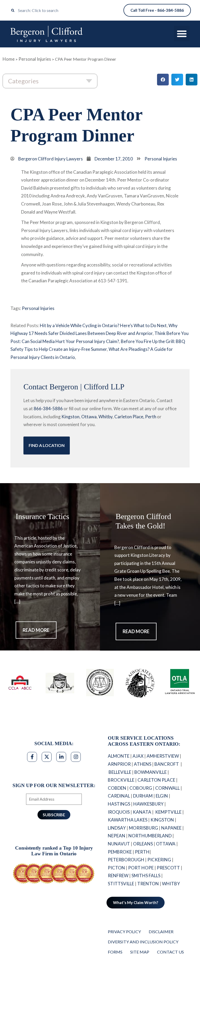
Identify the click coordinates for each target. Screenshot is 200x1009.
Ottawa (89, 416)
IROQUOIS (119, 812)
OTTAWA (166, 843)
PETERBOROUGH (126, 859)
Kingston (70, 416)
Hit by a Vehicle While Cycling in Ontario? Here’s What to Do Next (103, 325)
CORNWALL (167, 788)
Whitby (105, 416)
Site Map (139, 951)
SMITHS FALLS (146, 875)
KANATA (142, 812)
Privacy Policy (124, 931)
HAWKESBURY (148, 804)
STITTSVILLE (121, 883)
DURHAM (143, 796)
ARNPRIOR (119, 764)
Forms (115, 951)
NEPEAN (116, 835)
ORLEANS (143, 843)
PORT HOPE (141, 867)
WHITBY (171, 883)
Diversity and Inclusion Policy (143, 941)
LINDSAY (117, 828)
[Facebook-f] (32, 757)
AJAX (138, 756)
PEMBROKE (120, 852)
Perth (150, 416)
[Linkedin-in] (61, 757)
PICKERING (159, 859)
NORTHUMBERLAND (150, 835)
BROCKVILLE (121, 780)
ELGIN (162, 796)
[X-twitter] (47, 757)
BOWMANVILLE (150, 772)
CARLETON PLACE (156, 780)
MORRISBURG (143, 828)
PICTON (116, 867)
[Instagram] (76, 757)
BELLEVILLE (120, 772)
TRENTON (148, 883)
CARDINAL (119, 796)
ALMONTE (118, 756)
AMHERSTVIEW (163, 756)
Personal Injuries (34, 59)
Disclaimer (161, 931)
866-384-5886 (48, 408)
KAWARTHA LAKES (127, 820)
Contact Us (170, 951)
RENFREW (118, 875)
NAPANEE (171, 828)
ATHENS (142, 764)
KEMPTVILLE (168, 812)
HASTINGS (119, 804)
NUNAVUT (119, 843)
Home (9, 59)
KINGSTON (162, 820)
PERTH (142, 852)
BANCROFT (167, 764)
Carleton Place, (129, 416)
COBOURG (140, 788)
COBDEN (117, 788)
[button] (182, 33)
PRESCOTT (168, 867)
